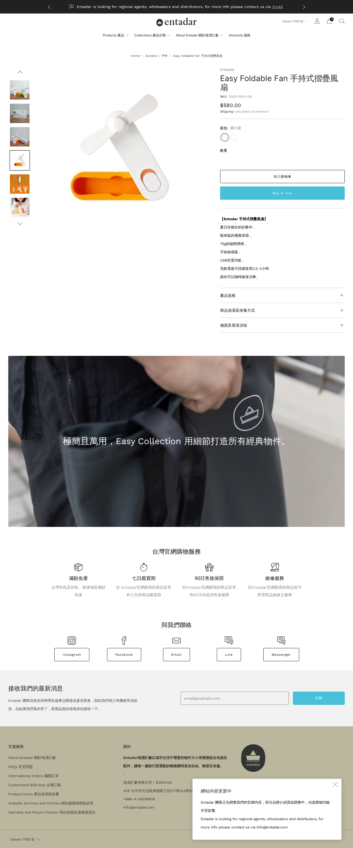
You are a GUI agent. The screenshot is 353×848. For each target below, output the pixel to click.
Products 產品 (113, 35)
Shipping (226, 111)
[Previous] (49, 6)
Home (135, 56)
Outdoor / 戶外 (156, 56)
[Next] (304, 6)
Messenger (281, 655)
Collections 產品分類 (150, 35)
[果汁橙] (225, 137)
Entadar (227, 69)
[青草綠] (234, 137)
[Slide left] (20, 74)
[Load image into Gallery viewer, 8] (20, 137)
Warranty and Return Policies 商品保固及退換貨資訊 (51, 812)
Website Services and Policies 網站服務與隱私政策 (50, 803)
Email (277, 6)
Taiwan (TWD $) (293, 21)
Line (229, 655)
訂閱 (318, 698)
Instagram (72, 655)
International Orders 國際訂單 (33, 776)
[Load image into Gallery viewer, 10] (20, 184)
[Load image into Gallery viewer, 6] (20, 90)
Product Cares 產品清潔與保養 (33, 794)
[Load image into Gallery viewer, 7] (20, 113)
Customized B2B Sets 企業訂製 (34, 785)
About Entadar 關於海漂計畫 (197, 35)
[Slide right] (20, 224)
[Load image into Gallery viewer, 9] (20, 160)
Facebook (124, 655)
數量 (223, 150)
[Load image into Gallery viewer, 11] (20, 207)
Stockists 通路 (239, 35)
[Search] (342, 21)
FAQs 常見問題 (20, 767)
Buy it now (282, 193)
